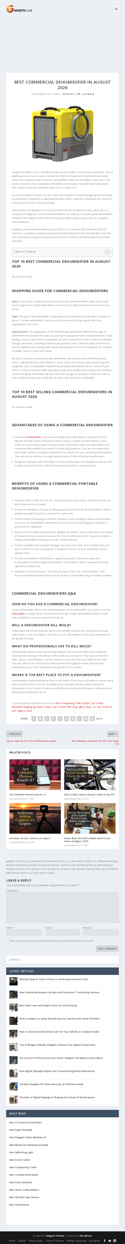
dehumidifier (18, 613)
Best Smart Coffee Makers (24, 1189)
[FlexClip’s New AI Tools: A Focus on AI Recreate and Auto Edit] (13, 981)
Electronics (68, 93)
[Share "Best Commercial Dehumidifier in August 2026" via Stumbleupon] (79, 718)
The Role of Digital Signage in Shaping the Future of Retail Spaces (57, 1097)
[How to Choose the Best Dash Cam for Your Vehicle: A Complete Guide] (13, 1034)
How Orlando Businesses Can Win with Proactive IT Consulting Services (59, 992)
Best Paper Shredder (21, 1129)
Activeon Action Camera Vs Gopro (29, 838)
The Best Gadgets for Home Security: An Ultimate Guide (51, 1084)
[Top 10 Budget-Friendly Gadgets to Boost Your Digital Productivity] (13, 1047)
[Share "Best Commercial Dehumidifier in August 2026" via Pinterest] (60, 718)
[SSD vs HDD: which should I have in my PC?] (90, 774)
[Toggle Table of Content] (106, 252)
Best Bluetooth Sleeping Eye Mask (28, 1144)
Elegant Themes (55, 1235)
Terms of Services (54, 1240)
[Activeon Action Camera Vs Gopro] (35, 818)
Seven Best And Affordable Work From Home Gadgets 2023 (87, 840)
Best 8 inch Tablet (19, 1159)
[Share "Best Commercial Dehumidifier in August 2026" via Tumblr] (53, 718)
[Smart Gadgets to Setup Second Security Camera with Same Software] (13, 1021)
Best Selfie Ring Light (21, 1152)
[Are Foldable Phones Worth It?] (35, 774)
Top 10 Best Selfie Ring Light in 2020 (71, 706)
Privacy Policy (36, 1240)
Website (87, 927)
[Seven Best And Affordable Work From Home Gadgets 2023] (90, 818)
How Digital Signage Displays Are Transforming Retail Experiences (57, 1071)
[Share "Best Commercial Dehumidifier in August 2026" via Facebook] (34, 718)
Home (12, 1240)
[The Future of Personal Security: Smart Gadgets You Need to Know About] (13, 1060)
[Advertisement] (62, 42)
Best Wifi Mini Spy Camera (24, 1197)
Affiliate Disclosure (77, 1240)
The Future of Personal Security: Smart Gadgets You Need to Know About (61, 1057)
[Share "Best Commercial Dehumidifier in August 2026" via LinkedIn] (66, 718)
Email (49, 927)
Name (10, 927)
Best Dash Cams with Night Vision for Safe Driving (48, 1005)
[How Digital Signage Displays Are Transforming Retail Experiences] (13, 1073)
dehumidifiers (35, 437)
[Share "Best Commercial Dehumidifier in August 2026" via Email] (86, 718)
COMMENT (12, 890)
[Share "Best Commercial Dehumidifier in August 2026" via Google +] (47, 718)
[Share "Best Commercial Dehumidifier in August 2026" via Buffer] (73, 718)
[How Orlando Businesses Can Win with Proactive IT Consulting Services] (13, 994)
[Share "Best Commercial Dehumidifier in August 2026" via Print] (92, 718)
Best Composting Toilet (23, 1167)
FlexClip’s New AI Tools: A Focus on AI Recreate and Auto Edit (53, 979)
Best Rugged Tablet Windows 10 (27, 1137)
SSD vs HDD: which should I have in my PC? (89, 794)
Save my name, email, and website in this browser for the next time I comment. (52, 940)
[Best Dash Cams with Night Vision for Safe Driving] (13, 1008)
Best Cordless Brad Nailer (23, 1174)
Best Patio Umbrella (20, 1182)
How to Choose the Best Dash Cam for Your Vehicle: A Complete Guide (59, 1031)
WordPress (86, 1235)
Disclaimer (94, 1240)
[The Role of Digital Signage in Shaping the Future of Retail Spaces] (13, 1099)
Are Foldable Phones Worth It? (27, 794)
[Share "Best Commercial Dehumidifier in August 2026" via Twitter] (40, 718)
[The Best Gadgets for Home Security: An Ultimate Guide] (13, 1086)
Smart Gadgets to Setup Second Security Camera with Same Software (59, 1018)
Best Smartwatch (19, 1204)
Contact (22, 1240)
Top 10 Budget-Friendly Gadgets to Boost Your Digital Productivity (57, 1044)
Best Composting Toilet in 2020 (72, 703)
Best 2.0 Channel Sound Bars (25, 1122)
